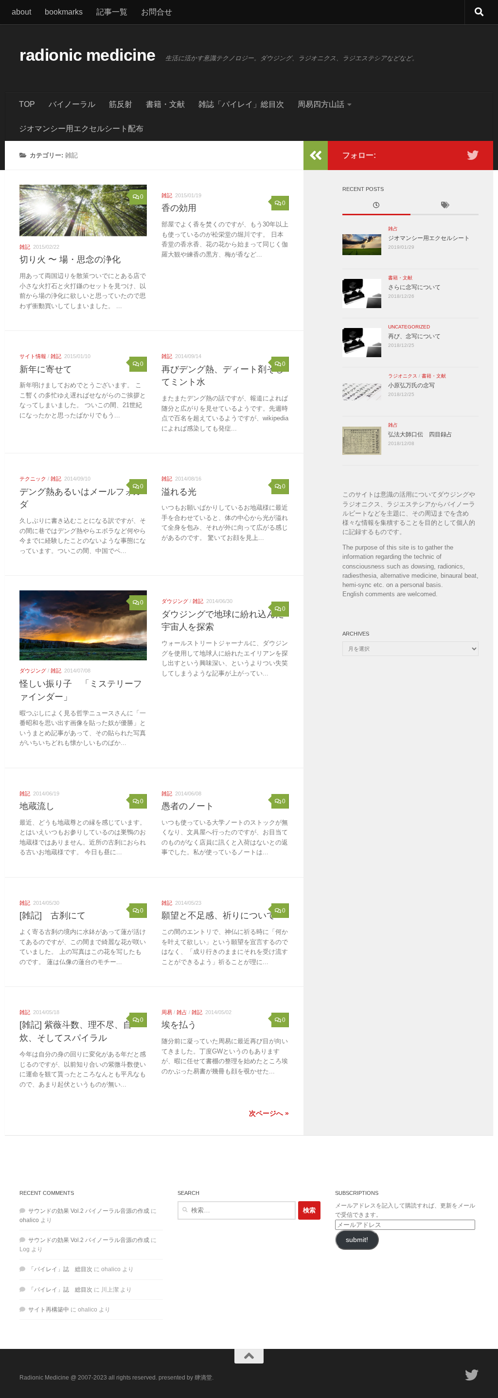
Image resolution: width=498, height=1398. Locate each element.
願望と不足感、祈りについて (218, 915)
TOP (27, 104)
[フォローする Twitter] (473, 155)
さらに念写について (414, 287)
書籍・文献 (165, 104)
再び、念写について (414, 336)
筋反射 (120, 104)
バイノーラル (72, 104)
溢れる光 (178, 492)
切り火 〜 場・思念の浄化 (70, 259)
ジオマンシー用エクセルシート (429, 238)
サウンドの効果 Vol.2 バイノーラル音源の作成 (88, 1211)
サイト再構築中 (48, 1309)
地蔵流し (36, 806)
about (21, 12)
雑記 (24, 247)
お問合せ (156, 12)
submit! (357, 1239)
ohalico (29, 1220)
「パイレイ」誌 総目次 (60, 1269)
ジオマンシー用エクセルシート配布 (81, 128)
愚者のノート (187, 806)
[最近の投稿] (376, 206)
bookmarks (64, 12)
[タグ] (444, 206)
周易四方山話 (321, 104)
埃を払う (178, 1025)
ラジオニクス (402, 376)
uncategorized (409, 326)
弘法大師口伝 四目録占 (420, 434)
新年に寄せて (45, 369)
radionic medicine (87, 55)
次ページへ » (269, 1113)
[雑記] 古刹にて (52, 915)
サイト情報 (32, 356)
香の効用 (178, 208)
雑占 (182, 1012)
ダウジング (32, 670)
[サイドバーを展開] (315, 155)
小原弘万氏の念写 (411, 385)
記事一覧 (111, 12)
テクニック (32, 479)
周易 (166, 1012)
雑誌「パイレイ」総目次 (241, 104)
